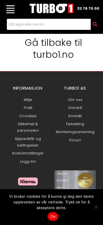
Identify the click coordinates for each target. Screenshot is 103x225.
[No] (96, 207)
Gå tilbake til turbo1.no (53, 48)
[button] (10, 9)
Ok (53, 216)
